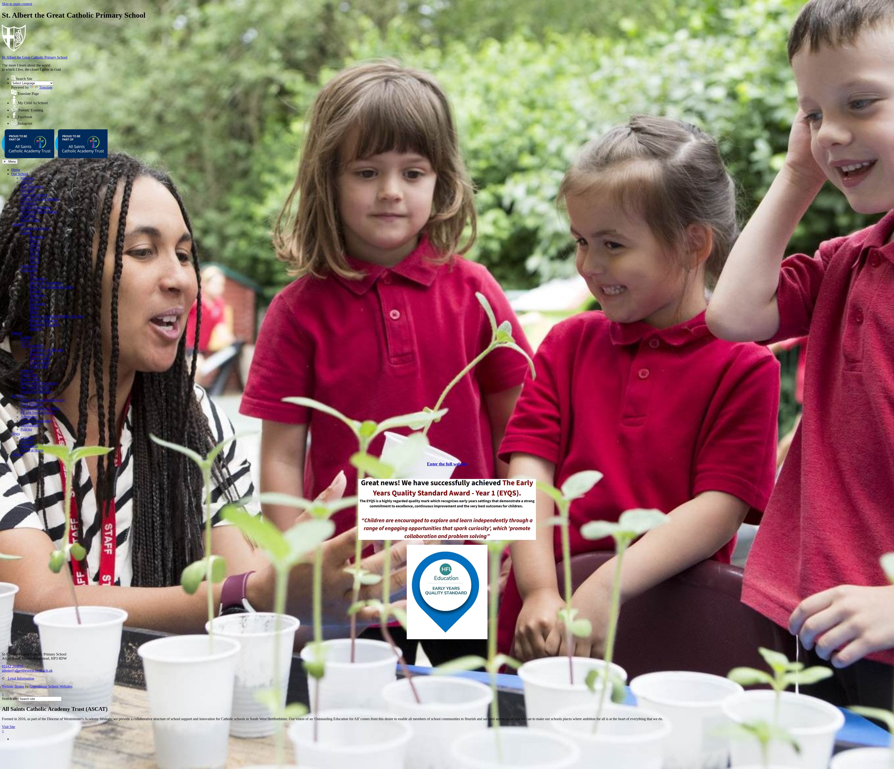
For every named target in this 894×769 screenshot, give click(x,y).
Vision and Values (33, 195)
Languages (38, 304)
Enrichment (28, 266)
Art (32, 274)
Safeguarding (30, 425)
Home (15, 170)
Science (35, 329)
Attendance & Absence (47, 350)
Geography (38, 295)
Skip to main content (17, 4)
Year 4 (34, 253)
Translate (45, 87)
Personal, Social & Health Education (57, 316)
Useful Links (30, 379)
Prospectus (28, 203)
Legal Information (21, 678)
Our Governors (31, 186)
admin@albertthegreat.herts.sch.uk (27, 670)
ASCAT (26, 182)
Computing (38, 279)
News (15, 433)
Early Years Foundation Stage (51, 287)
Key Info (17, 396)
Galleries (27, 442)
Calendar (27, 438)
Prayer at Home (32, 450)
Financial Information (36, 421)
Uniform (26, 371)
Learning (17, 224)
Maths (34, 308)
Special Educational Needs (40, 408)
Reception (37, 237)
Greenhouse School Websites (51, 686)
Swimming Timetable (36, 392)
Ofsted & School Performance (42, 400)
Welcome (27, 178)
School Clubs (40, 358)
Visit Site (8, 727)
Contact (17, 454)
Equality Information (35, 207)
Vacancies (27, 216)
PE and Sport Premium (37, 413)
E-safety (26, 337)
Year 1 (34, 241)
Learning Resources (35, 228)
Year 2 (34, 245)
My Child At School (35, 387)
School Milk (39, 366)
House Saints (30, 220)
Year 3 (34, 249)
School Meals (40, 362)
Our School (19, 174)
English (35, 291)
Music (34, 312)
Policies (26, 429)
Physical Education (44, 320)
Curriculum (28, 270)
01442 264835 (12, 666)
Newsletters (29, 446)
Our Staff (27, 191)
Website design (13, 686)
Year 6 (34, 262)
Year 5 (34, 258)
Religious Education (45, 325)
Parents (16, 333)
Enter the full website (447, 463)
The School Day (32, 346)
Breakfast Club (41, 354)
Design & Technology (46, 283)
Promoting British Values (38, 212)
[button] (13, 77)
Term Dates (28, 375)
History (35, 299)
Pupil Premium (31, 404)
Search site (10, 699)
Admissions (29, 417)
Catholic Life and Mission (39, 199)
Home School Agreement (39, 383)
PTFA (25, 341)
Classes (25, 232)
